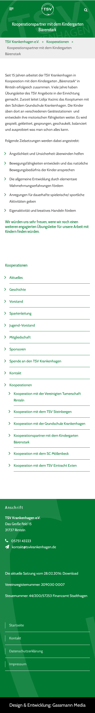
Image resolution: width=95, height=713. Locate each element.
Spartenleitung (20, 313)
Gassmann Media (69, 705)
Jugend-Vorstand (22, 325)
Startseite (16, 625)
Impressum (17, 664)
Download (70, 573)
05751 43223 (21, 541)
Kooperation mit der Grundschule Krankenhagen (49, 423)
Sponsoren (17, 349)
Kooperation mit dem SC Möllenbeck (41, 453)
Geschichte (17, 289)
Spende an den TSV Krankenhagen (35, 361)
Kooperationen (20, 385)
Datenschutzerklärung (26, 651)
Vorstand (16, 301)
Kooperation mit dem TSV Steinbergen (43, 411)
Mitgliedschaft (20, 337)
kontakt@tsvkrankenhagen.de (34, 547)
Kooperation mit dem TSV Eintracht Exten (45, 465)
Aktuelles (16, 277)
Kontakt (15, 373)
